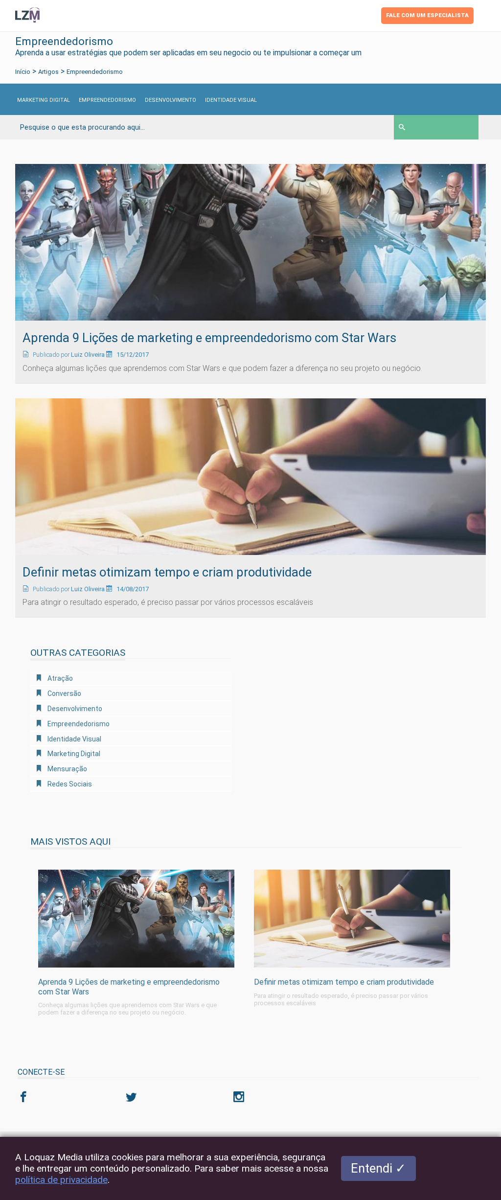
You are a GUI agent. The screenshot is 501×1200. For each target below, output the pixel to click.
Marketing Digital (43, 100)
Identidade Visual (231, 100)
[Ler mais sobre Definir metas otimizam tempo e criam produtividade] (250, 476)
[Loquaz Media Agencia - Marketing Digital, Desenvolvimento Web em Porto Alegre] (27, 14)
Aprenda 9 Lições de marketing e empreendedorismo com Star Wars (209, 337)
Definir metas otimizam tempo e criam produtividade (167, 572)
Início (22, 71)
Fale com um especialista (427, 15)
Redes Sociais (69, 784)
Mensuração (66, 769)
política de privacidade (61, 1179)
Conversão (63, 693)
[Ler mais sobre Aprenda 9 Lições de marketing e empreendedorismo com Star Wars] (250, 242)
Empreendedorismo (107, 100)
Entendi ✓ (378, 1168)
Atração (59, 678)
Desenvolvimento (170, 100)
